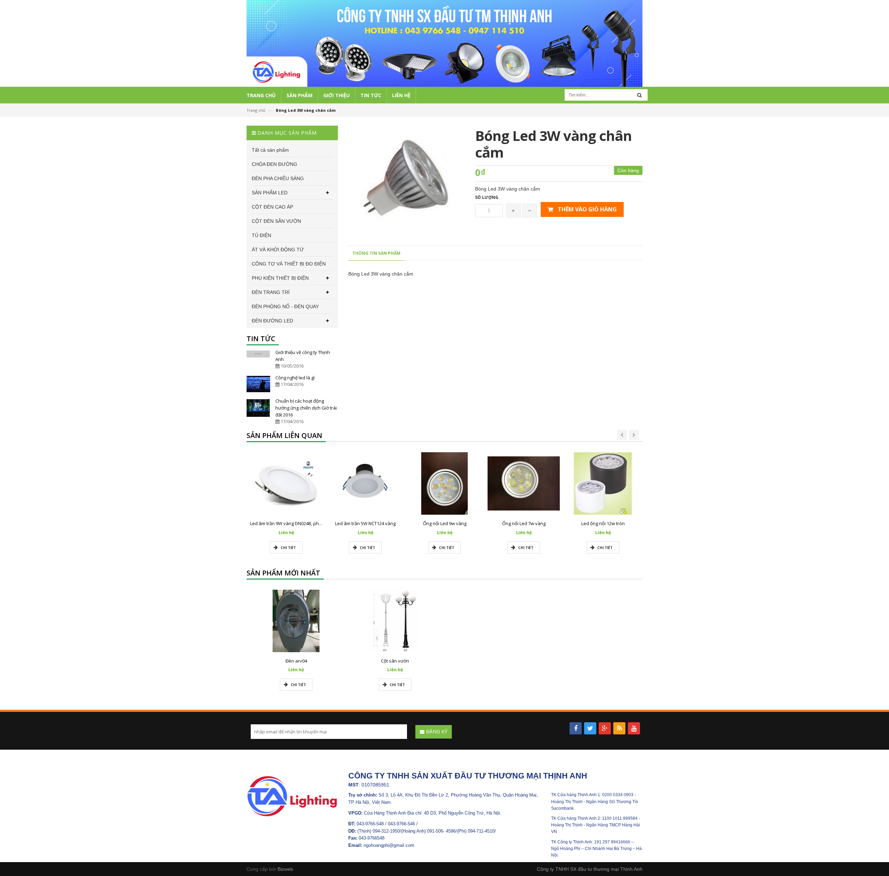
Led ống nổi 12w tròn (603, 523)
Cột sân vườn (395, 661)
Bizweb (285, 869)
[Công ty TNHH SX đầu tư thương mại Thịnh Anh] (292, 795)
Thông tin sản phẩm (376, 253)
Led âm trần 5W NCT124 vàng (365, 523)
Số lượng (486, 197)
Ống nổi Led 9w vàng (444, 523)
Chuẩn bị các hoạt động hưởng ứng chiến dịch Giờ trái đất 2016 (306, 408)
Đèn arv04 (296, 661)
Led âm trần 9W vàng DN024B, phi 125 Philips (296, 523)
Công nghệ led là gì (295, 377)
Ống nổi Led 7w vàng (524, 523)
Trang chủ (256, 110)
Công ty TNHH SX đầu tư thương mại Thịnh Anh (589, 869)
